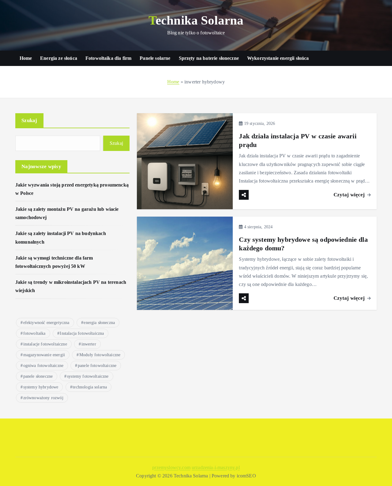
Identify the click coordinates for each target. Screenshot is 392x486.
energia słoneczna (99, 322)
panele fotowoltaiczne (97, 365)
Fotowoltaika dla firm (108, 58)
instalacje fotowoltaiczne (45, 344)
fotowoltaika (34, 333)
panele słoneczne (38, 376)
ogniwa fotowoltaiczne (43, 365)
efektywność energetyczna (46, 322)
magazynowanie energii (44, 355)
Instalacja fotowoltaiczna (82, 333)
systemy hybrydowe (40, 387)
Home (26, 58)
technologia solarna (90, 387)
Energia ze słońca (58, 58)
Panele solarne (155, 58)
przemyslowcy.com (171, 467)
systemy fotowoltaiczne (88, 376)
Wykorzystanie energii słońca (278, 58)
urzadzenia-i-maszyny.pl (216, 467)
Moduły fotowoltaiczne (99, 355)
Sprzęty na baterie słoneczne (209, 58)
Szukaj (29, 120)
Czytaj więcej (350, 195)
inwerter (88, 344)
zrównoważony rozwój (43, 397)
